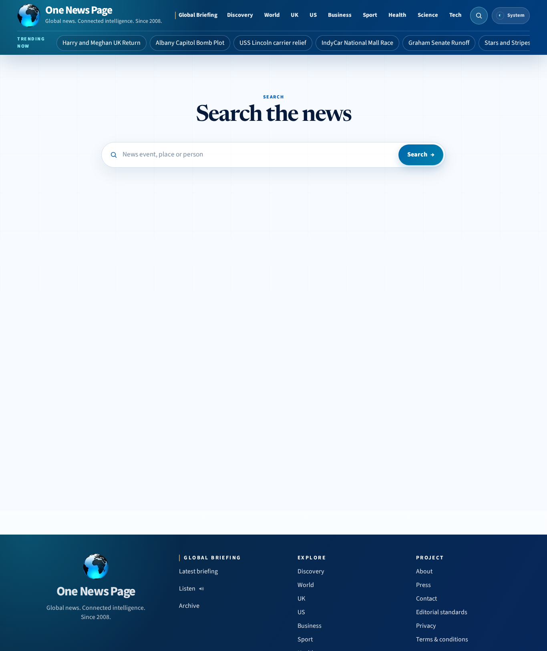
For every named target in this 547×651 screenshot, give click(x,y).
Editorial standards (441, 612)
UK (294, 15)
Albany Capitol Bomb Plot (190, 42)
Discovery (240, 15)
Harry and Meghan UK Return (101, 42)
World (272, 15)
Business (340, 15)
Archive (189, 605)
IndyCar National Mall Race (357, 42)
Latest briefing (198, 571)
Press (423, 585)
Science (428, 15)
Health (397, 15)
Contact (426, 598)
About (424, 571)
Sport (370, 15)
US (313, 15)
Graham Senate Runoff (438, 42)
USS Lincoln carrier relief (272, 42)
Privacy (426, 625)
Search (420, 154)
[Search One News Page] (479, 15)
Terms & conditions (442, 639)
